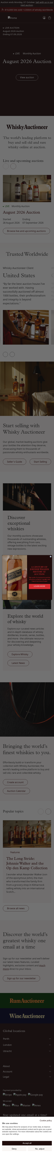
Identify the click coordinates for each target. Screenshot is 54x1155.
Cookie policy (46, 1120)
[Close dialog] (50, 556)
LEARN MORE (39, 586)
